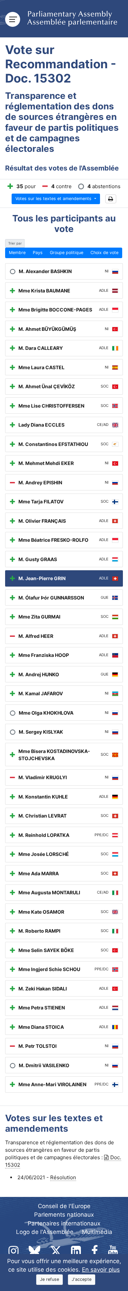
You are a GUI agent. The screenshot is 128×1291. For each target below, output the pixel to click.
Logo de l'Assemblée (44, 1232)
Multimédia (97, 1232)
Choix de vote (104, 252)
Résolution (63, 1177)
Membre (17, 252)
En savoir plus (101, 1269)
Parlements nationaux (64, 1214)
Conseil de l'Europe (64, 1206)
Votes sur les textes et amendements (54, 198)
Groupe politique (66, 252)
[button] (110, 198)
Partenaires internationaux (64, 1223)
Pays (38, 252)
